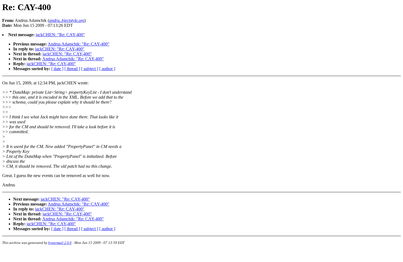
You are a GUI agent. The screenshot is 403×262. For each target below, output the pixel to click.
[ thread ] (72, 68)
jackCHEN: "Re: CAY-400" (60, 34)
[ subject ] (89, 68)
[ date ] (57, 68)
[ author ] (107, 68)
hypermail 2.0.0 (60, 243)
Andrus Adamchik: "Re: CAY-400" (78, 44)
